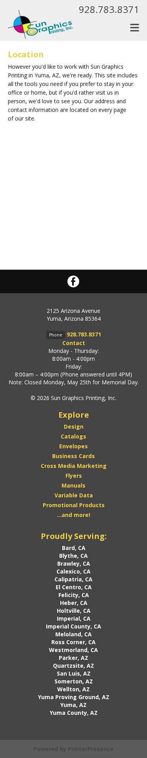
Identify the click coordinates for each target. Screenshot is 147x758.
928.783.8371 (109, 9)
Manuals (73, 485)
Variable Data (73, 495)
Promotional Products (74, 505)
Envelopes (73, 446)
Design (73, 426)
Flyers (73, 475)
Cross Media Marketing (74, 465)
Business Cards (73, 456)
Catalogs (73, 436)
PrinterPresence (91, 749)
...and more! (73, 515)
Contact (73, 343)
